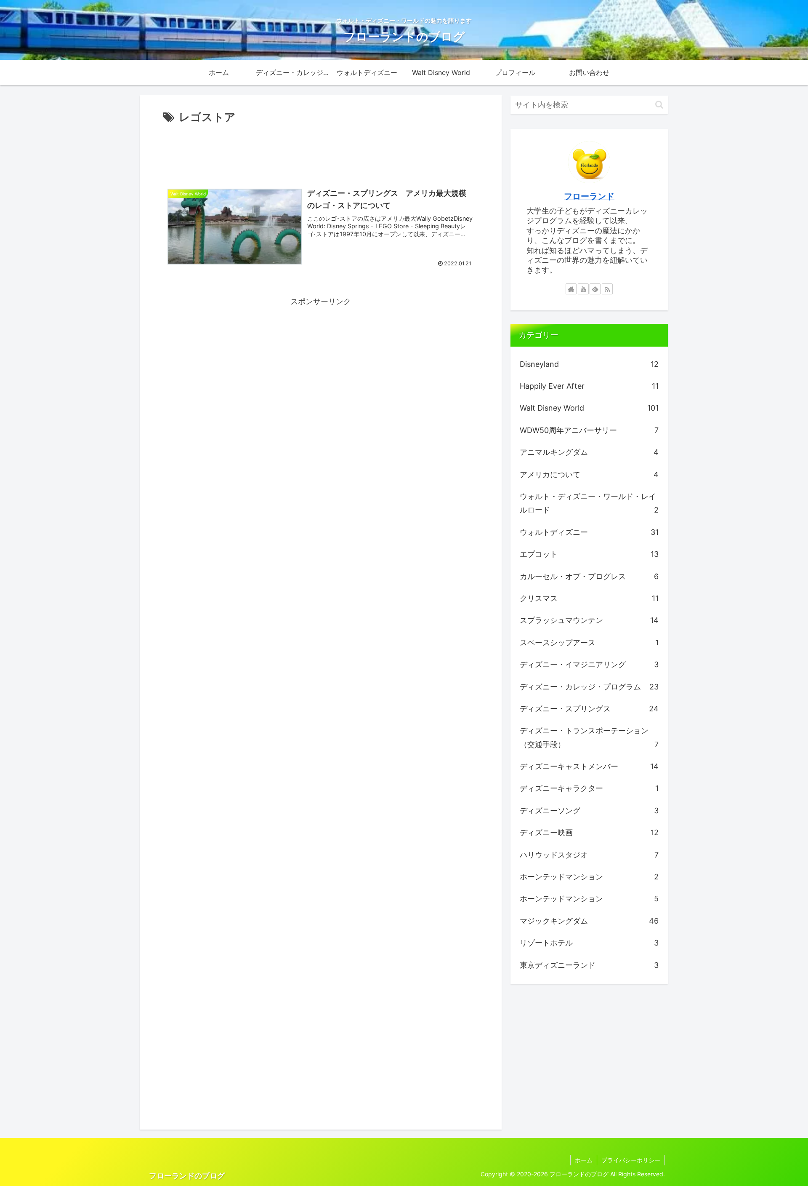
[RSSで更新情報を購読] (607, 288)
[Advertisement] (320, 150)
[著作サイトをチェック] (571, 288)
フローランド (589, 196)
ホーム (584, 1160)
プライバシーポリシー (630, 1160)
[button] (659, 105)
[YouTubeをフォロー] (583, 288)
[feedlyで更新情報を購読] (595, 288)
